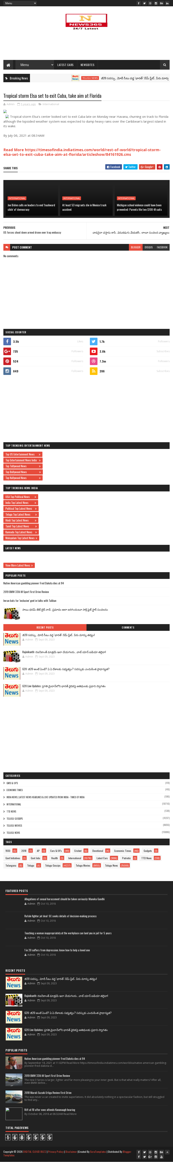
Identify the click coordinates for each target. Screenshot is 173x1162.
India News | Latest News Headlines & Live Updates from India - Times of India (45, 797)
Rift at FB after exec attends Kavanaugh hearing (49, 1110)
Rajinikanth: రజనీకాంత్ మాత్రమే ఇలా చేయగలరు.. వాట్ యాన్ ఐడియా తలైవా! (64, 652)
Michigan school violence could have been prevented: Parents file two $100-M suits (139, 207)
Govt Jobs (35, 858)
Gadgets (148, 850)
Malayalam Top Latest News (20, 538)
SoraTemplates (98, 1151)
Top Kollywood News (21, 478)
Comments (128, 627)
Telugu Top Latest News (19, 514)
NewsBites (88, 64)
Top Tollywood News (21, 466)
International (51, 104)
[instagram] (156, 3)
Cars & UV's (12, 783)
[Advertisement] (86, 46)
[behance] (161, 3)
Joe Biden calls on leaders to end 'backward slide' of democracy (31, 207)
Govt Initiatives (12, 858)
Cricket (77, 850)
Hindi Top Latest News (19, 520)
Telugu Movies (14, 825)
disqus (149, 247)
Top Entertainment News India (21, 460)
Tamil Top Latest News (19, 526)
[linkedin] (167, 3)
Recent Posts (44, 627)
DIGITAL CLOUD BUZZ (34, 1151)
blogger (136, 247)
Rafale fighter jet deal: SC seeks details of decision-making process (60, 916)
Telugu (30, 865)
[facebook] (139, 3)
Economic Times (15, 790)
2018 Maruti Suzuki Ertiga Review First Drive (48, 1093)
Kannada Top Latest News (19, 532)
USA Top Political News (19, 497)
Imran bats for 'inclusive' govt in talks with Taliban (29, 600)
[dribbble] (150, 3)
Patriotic (126, 858)
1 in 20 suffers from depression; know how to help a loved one (57, 950)
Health (54, 858)
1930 (7, 850)
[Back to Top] (167, 1152)
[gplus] (150, 1156)
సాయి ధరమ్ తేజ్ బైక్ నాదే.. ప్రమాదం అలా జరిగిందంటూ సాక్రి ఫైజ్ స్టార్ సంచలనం (65, 609)
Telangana (10, 865)
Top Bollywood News (21, 472)
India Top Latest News (19, 502)
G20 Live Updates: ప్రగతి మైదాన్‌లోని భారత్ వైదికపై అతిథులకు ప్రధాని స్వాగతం (64, 686)
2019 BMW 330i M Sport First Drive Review (26, 592)
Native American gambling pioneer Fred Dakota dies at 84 (33, 583)
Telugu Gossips (15, 818)
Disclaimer (71, 1151)
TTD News (11, 811)
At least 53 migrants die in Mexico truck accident (84, 207)
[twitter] (144, 3)
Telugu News (78, 78)
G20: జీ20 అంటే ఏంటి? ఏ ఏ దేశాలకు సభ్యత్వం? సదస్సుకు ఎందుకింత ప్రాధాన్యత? (65, 669)
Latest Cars (65, 64)
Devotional (97, 850)
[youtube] (161, 1156)
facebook (162, 247)
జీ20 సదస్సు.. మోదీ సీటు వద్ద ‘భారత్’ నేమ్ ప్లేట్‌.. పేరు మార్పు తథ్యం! (128, 78)
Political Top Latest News (19, 508)
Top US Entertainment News (21, 454)
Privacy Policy (56, 1151)
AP (38, 850)
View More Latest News (17, 565)
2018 (23, 850)
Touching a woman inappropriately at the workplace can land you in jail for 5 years (68, 933)
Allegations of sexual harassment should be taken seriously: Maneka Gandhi (64, 899)
